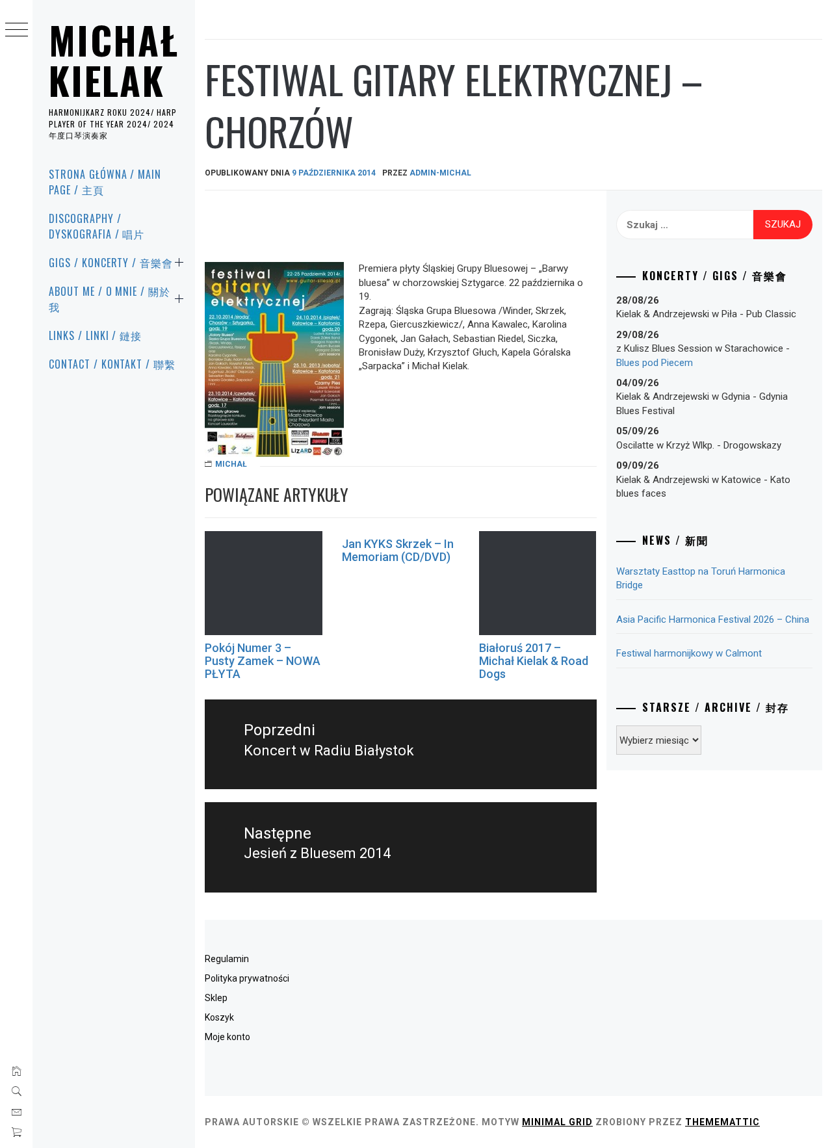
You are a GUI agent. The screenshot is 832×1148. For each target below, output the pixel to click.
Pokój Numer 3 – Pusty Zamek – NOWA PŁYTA (262, 661)
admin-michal (440, 172)
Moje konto (227, 1037)
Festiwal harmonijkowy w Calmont (689, 653)
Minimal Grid (557, 1122)
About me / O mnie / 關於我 (109, 299)
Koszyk (219, 1017)
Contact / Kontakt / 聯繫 (112, 364)
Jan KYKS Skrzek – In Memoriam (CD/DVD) (398, 550)
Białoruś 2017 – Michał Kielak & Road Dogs (533, 661)
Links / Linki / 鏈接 (95, 335)
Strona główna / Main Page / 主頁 (105, 182)
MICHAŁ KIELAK (114, 60)
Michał (231, 464)
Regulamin (227, 959)
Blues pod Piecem (654, 363)
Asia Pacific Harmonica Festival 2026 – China (712, 619)
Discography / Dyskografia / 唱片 (96, 226)
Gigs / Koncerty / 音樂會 (111, 262)
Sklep (216, 998)
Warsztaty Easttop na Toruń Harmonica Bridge (700, 578)
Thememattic (722, 1122)
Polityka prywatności (247, 978)
